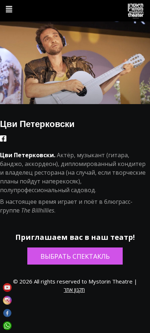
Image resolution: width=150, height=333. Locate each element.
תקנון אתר (74, 289)
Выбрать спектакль (75, 256)
